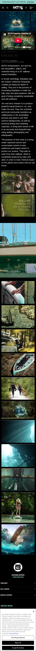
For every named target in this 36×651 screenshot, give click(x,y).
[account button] (26, 8)
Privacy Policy (13, 633)
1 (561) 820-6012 (18, 577)
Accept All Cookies (18, 648)
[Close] (33, 611)
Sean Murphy (13, 60)
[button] (32, 7)
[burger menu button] (3, 8)
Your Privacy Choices (18, 637)
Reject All (18, 643)
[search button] (7, 8)
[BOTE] (18, 8)
